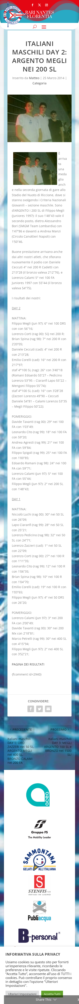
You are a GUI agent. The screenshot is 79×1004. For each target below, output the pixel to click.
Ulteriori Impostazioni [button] (22, 994)
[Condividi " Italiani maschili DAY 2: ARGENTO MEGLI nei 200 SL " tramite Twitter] (39, 709)
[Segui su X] (39, 5)
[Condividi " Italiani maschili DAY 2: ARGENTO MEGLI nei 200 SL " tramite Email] (48, 709)
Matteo (34, 78)
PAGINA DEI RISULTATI (28, 664)
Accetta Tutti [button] (52, 994)
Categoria (39, 83)
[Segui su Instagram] (46, 5)
